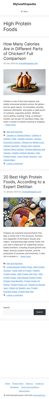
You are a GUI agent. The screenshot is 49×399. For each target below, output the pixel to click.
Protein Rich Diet (26, 292)
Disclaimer (14, 387)
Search (6, 307)
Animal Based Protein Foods (19, 267)
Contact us (39, 383)
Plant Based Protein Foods (29, 278)
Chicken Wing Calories (13, 149)
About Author (24, 391)
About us (29, 383)
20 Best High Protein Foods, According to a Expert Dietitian (24, 182)
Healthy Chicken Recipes (23, 153)
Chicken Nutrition (11, 146)
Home (7, 383)
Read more (11, 125)
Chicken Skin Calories (30, 146)
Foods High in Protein (22, 270)
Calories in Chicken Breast (18, 135)
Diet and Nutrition (14, 132)
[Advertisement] (24, 349)
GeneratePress (39, 395)
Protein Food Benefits (13, 281)
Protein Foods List (19, 285)
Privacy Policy (17, 383)
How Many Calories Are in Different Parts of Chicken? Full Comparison (23, 51)
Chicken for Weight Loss (33, 142)
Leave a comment (14, 163)
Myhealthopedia (24, 4)
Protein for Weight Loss (19, 288)
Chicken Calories (25, 139)
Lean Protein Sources (27, 156)
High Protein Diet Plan (27, 274)
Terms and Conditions (30, 387)
